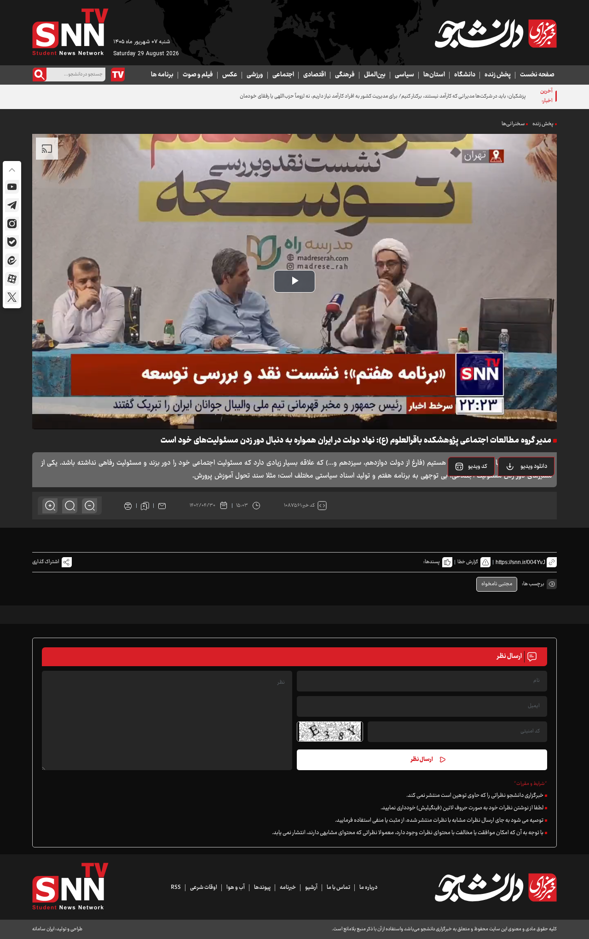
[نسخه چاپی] (128, 505)
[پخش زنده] (118, 74)
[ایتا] (12, 260)
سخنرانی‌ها (513, 124)
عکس (229, 75)
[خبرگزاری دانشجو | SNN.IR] (495, 33)
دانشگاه (464, 75)
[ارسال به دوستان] (162, 505)
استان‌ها (434, 75)
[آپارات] (12, 279)
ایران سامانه (43, 929)
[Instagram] (12, 224)
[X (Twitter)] (12, 297)
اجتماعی (283, 75)
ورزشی (255, 75)
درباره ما (368, 887)
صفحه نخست (537, 75)
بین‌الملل (375, 75)
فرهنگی (345, 75)
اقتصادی (314, 75)
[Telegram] (12, 205)
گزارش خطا (467, 562)
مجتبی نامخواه (496, 584)
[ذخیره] (145, 505)
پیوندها (262, 887)
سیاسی (404, 75)
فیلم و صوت (198, 75)
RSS (176, 887)
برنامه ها (162, 75)
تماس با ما (338, 887)
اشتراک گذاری (45, 562)
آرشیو (311, 887)
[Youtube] (12, 187)
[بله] (12, 242)
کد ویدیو (477, 466)
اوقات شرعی (203, 887)
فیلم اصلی (522, 490)
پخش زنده (498, 75)
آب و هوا (235, 887)
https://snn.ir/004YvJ (520, 562)
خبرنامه (288, 887)
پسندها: (431, 562)
